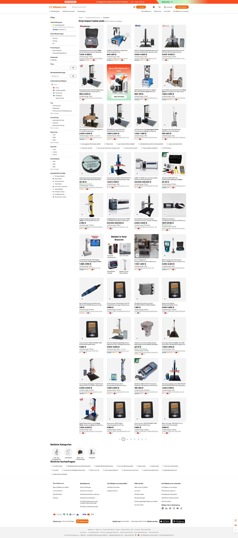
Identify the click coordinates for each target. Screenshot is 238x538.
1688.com (98, 529)
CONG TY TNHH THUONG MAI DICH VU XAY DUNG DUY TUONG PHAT (119, 311)
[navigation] (63, 229)
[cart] (159, 7)
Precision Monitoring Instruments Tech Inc (91, 311)
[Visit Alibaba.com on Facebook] (163, 508)
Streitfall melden (139, 494)
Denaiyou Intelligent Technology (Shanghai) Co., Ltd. (91, 227)
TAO (132, 529)
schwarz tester (155, 466)
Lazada (117, 529)
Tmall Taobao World (108, 529)
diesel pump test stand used (130, 470)
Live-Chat (137, 491)
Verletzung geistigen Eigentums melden (145, 501)
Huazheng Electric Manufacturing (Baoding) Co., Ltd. (91, 58)
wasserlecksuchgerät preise (151, 470)
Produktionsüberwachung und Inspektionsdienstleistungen (89, 502)
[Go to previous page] (119, 439)
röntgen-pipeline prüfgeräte (150, 148)
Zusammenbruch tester (131, 148)
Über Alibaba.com (58, 483)
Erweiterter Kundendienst (87, 498)
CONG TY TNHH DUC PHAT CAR (88, 351)
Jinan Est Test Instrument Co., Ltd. (144, 268)
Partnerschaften (166, 501)
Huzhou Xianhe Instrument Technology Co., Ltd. (174, 228)
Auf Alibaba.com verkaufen (169, 487)
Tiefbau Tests (109, 144)
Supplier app (117, 521)
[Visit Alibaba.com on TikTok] (181, 508)
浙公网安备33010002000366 (149, 535)
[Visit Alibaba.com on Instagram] (174, 508)
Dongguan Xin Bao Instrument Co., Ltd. (173, 58)
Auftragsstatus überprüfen (169, 494)
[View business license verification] (136, 535)
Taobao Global (125, 529)
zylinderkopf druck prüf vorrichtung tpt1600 (151, 144)
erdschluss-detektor (87, 148)
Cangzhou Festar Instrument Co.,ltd (117, 58)
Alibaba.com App (152, 521)
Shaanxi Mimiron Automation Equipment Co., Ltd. (91, 187)
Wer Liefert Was (146, 529)
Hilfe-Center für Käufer (141, 487)
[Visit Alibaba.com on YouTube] (177, 508)
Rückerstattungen (139, 498)
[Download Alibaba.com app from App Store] (165, 521)
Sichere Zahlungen (85, 487)
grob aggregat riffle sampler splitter (91, 144)
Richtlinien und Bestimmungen (89, 506)
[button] (134, 7)
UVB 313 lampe (167, 148)
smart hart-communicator (171, 466)
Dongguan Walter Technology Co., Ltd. (118, 186)
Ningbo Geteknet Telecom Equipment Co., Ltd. (174, 186)
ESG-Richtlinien (57, 494)
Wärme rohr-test (94, 470)
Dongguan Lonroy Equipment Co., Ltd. (118, 137)
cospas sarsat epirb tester (175, 144)
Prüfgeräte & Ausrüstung (93, 17)
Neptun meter (142, 466)
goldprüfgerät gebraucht (170, 470)
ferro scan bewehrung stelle (125, 466)
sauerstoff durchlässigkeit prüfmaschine (74, 470)
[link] (235, 520)
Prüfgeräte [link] (106, 17)
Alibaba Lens (57, 521)
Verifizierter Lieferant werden (170, 498)
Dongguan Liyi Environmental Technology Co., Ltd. (146, 137)
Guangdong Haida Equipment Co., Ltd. (145, 58)
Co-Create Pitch (57, 491)
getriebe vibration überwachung (104, 466)
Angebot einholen (112, 491)
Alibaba (81, 17)
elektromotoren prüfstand (60, 474)
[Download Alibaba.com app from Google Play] (178, 521)
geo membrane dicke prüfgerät (126, 144)
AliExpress (91, 529)
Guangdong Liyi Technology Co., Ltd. (89, 268)
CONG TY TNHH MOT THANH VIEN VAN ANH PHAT (174, 311)
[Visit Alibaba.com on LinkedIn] (166, 508)
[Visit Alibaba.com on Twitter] (170, 508)
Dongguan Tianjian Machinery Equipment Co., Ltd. (174, 137)
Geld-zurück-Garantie (86, 491)
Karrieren (55, 498)
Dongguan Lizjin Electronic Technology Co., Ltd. (91, 98)
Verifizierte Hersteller (113, 487)
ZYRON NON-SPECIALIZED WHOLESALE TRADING (146, 311)
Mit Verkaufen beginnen (168, 491)
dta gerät (55, 470)
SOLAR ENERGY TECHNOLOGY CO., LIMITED (146, 186)
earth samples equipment (111, 470)
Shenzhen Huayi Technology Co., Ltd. (117, 227)
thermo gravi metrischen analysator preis (109, 148)
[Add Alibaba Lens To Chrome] (82, 521)
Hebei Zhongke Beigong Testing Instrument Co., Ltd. (146, 98)
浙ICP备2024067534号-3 (166, 535)
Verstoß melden (139, 505)
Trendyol (137, 529)
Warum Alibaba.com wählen (61, 487)
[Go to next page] (145, 439)
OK (73, 67)
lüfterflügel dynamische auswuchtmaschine (79, 466)
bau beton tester (57, 466)
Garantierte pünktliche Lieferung (89, 494)
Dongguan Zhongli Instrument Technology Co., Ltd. (174, 98)
